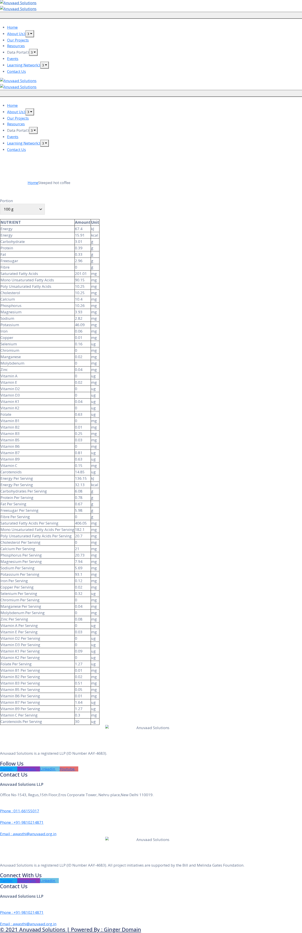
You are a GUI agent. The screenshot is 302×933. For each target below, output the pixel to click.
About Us (15, 33)
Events (12, 58)
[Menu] (29, 33)
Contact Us (16, 71)
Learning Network (22, 65)
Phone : (19, 810)
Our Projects (18, 40)
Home (12, 27)
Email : (28, 833)
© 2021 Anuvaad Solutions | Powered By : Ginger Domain (70, 929)
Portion (6, 200)
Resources (16, 45)
